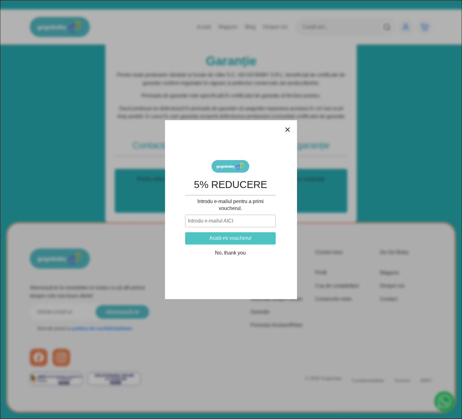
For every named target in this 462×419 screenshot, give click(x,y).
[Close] (287, 129)
